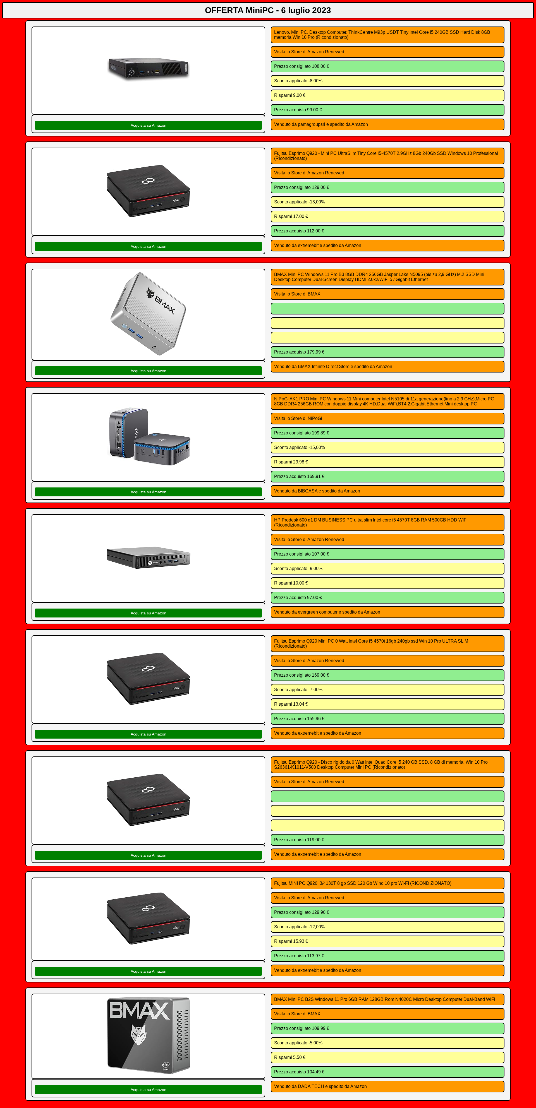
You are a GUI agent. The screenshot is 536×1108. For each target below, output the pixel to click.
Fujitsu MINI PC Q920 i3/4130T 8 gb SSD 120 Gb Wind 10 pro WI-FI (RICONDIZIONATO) (362, 883)
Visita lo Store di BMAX (297, 294)
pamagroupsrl (311, 124)
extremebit (308, 245)
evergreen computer (318, 612)
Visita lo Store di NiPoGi (298, 418)
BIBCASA (307, 491)
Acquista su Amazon (148, 125)
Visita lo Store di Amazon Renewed (309, 51)
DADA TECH (311, 1086)
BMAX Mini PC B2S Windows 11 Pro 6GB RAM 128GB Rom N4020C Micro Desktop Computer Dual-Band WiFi (384, 999)
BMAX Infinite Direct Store (324, 366)
